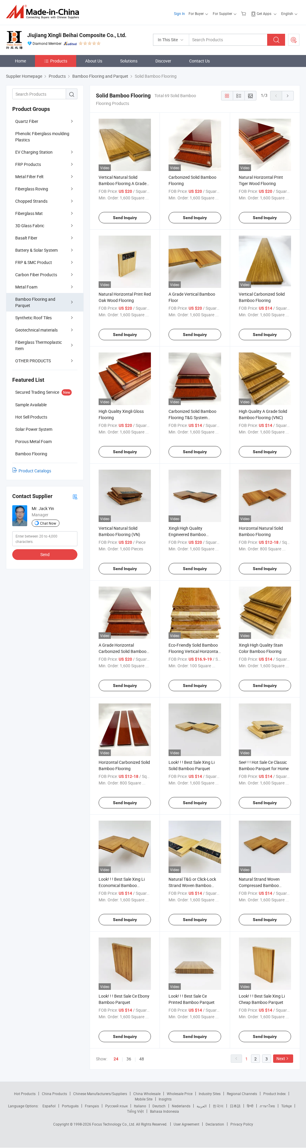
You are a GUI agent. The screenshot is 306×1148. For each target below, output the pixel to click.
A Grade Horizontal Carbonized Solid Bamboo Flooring (122, 651)
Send (45, 554)
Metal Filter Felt (29, 176)
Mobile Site (143, 1099)
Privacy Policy (241, 1124)
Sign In (179, 13)
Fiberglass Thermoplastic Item (38, 345)
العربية (201, 1105)
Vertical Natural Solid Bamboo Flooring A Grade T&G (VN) (122, 183)
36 (128, 1059)
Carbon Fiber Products (36, 274)
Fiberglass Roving (31, 189)
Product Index (274, 1093)
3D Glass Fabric (29, 225)
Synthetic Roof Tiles (33, 317)
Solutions (128, 61)
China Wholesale (146, 1093)
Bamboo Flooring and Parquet (35, 302)
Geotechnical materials (36, 330)
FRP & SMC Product (33, 262)
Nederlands (181, 1105)
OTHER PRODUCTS (33, 361)
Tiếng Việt (135, 1111)
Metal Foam (26, 287)
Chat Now (48, 523)
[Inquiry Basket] (244, 13)
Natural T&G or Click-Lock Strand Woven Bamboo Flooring (192, 885)
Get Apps (264, 13)
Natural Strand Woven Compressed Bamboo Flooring (259, 885)
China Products (54, 1093)
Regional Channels (242, 1093)
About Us (93, 61)
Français (92, 1105)
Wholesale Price (179, 1093)
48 (141, 1059)
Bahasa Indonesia (164, 1111)
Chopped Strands (31, 201)
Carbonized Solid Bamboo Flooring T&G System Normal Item (192, 417)
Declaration (215, 1124)
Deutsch (159, 1105)
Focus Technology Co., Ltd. (114, 1124)
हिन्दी (250, 1105)
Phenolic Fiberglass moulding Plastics (42, 137)
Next (280, 1058)
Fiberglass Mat (29, 213)
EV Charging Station (34, 152)
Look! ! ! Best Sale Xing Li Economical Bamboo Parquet (122, 885)
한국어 (218, 1105)
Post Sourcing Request (293, 40)
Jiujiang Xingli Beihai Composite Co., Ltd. (76, 35)
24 (116, 1059)
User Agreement (186, 1124)
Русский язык (116, 1105)
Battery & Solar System (36, 250)
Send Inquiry (125, 217)
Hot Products (25, 1093)
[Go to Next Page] (287, 95)
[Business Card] (75, 496)
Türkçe (286, 1105)
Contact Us (199, 61)
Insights (165, 1099)
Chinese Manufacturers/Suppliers (100, 1093)
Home (20, 61)
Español (49, 1105)
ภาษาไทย (267, 1105)
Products (58, 61)
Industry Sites (210, 1093)
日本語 (235, 1105)
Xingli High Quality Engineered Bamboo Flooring (187, 534)
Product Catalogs (35, 471)
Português (70, 1105)
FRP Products (28, 164)
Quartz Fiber (26, 121)
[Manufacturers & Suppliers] (44, 12)
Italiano (140, 1105)
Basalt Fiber (26, 238)
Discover (163, 61)
